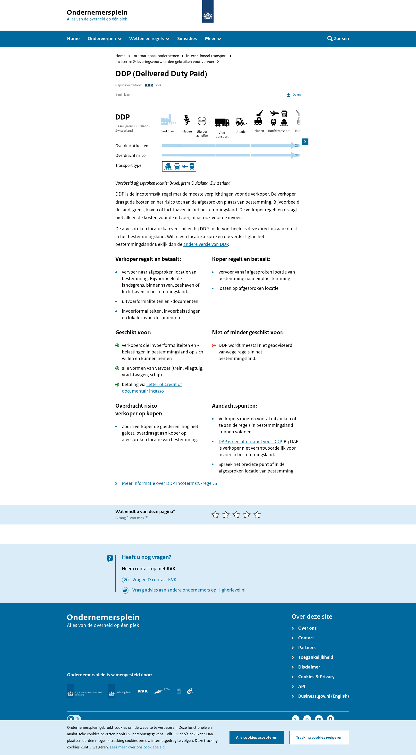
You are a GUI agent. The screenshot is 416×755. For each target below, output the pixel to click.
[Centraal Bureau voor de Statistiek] (178, 691)
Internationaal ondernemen (156, 56)
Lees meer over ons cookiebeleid (137, 747)
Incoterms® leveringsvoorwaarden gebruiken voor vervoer (164, 61)
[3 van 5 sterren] (237, 514)
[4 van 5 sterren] (248, 514)
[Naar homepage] (208, 11)
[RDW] (162, 691)
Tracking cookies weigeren (319, 737)
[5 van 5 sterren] (258, 514)
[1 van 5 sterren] (216, 514)
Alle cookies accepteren (256, 737)
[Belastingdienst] (119, 691)
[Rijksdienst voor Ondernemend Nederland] (84, 691)
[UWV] (190, 691)
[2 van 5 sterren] (227, 514)
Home (120, 56)
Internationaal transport (206, 56)
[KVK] (143, 691)
